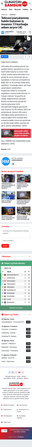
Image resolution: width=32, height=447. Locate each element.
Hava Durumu (23, 405)
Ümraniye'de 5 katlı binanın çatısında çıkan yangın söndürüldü (8, 217)
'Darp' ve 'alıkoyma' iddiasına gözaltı (7, 201)
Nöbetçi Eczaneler (8, 405)
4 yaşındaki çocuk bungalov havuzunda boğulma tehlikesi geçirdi (23, 186)
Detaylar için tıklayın (16, 308)
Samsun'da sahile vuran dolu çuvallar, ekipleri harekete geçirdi (23, 202)
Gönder (5, 246)
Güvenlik (13, 14)
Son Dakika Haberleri (21, 417)
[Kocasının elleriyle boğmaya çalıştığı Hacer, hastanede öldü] (24, 211)
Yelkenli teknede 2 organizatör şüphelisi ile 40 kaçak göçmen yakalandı (8, 186)
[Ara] (30, 4)
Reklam (26, 378)
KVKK (14, 378)
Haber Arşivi (7, 422)
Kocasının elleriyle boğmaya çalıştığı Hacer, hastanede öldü (23, 217)
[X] (12, 372)
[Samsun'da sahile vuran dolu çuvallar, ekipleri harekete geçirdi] (24, 195)
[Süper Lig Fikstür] (29, 314)
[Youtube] (19, 372)
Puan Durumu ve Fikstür (23, 410)
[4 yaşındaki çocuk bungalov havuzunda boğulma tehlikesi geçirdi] (24, 178)
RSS (5, 431)
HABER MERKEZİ (17, 160)
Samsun (4, 9)
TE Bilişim (21, 437)
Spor (10, 9)
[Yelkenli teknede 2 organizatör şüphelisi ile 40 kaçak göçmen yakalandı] (8, 178)
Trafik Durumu (7, 409)
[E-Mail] (13, 164)
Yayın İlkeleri (7, 378)
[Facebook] (9, 372)
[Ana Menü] (2, 3)
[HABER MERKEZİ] (6, 161)
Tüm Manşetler (7, 416)
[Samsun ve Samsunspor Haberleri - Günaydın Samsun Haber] (16, 3)
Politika (25, 9)
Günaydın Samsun (10, 376)
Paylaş (5, 56)
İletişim (24, 376)
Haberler (4, 14)
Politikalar (20, 378)
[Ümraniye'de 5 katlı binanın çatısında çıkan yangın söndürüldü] (8, 211)
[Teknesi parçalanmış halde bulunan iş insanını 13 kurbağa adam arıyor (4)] (16, 44)
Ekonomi (17, 9)
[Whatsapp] (22, 372)
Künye (18, 376)
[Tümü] (29, 256)
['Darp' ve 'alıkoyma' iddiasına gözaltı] (8, 195)
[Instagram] (16, 372)
